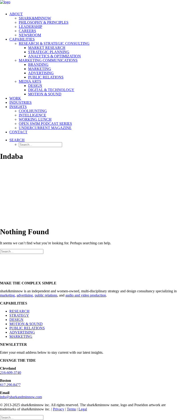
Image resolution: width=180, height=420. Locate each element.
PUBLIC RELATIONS (27, 328)
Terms (71, 409)
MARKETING (20, 336)
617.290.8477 (10, 385)
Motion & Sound (44, 94)
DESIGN (16, 320)
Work (15, 98)
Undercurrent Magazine (45, 128)
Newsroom (30, 35)
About (16, 14)
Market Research (46, 48)
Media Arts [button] (30, 81)
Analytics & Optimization (54, 56)
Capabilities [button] (22, 39)
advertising (25, 295)
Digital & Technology (51, 90)
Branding (38, 65)
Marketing (39, 69)
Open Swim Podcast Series (45, 124)
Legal (83, 409)
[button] (17, 140)
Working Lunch (35, 119)
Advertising (41, 73)
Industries (20, 102)
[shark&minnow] (90, 4)
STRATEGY (19, 315)
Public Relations (46, 77)
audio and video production (85, 295)
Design (35, 86)
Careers (27, 31)
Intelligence (32, 115)
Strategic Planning (48, 52)
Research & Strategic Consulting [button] (54, 43)
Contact (18, 132)
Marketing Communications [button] (48, 60)
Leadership (30, 27)
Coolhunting (33, 111)
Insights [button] (18, 107)
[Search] (21, 251)
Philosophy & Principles (43, 22)
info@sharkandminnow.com (21, 397)
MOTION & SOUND (26, 324)
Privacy (58, 409)
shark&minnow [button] (35, 18)
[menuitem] (94, 24)
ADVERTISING (22, 332)
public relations (46, 295)
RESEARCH (19, 311)
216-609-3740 (10, 373)
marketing (7, 295)
